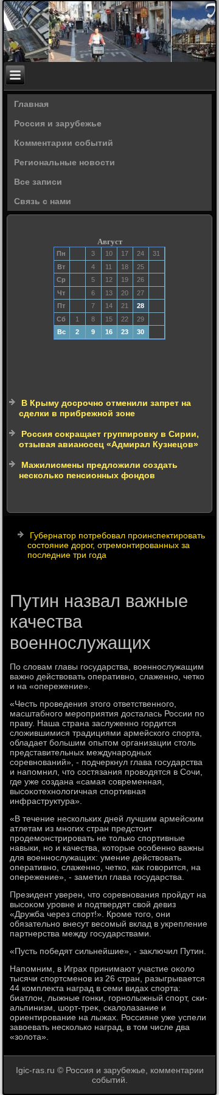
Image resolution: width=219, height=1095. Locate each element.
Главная (31, 104)
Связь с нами (42, 201)
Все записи (38, 182)
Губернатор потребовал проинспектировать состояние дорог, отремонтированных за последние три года (116, 545)
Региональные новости (64, 162)
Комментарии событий (63, 143)
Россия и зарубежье (58, 123)
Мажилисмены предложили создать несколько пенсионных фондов (98, 470)
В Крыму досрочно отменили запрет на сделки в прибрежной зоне (105, 408)
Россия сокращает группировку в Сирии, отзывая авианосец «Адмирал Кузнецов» (109, 439)
